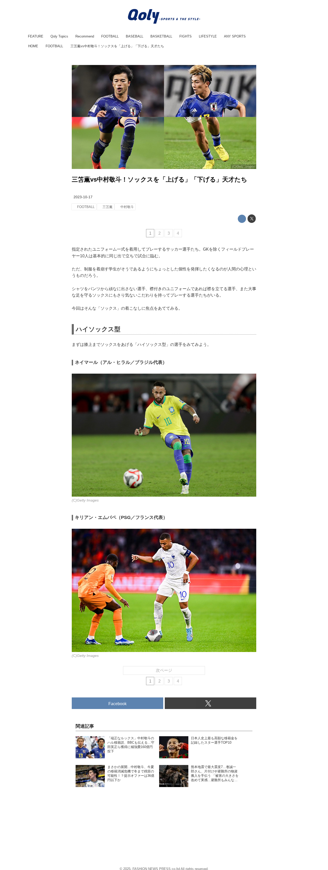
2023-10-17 (83, 197)
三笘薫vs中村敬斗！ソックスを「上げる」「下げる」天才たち (159, 179)
